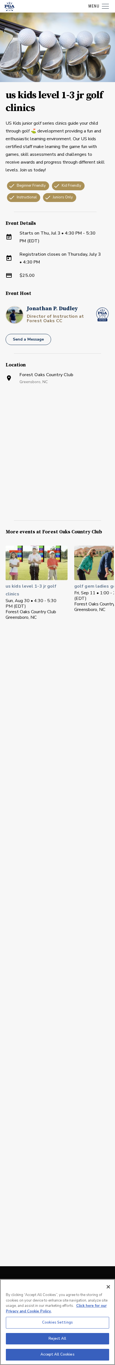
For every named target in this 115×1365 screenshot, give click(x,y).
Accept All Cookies (57, 1354)
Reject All (57, 1338)
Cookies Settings (57, 1322)
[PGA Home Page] (9, 6)
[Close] (108, 1287)
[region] (57, 1322)
